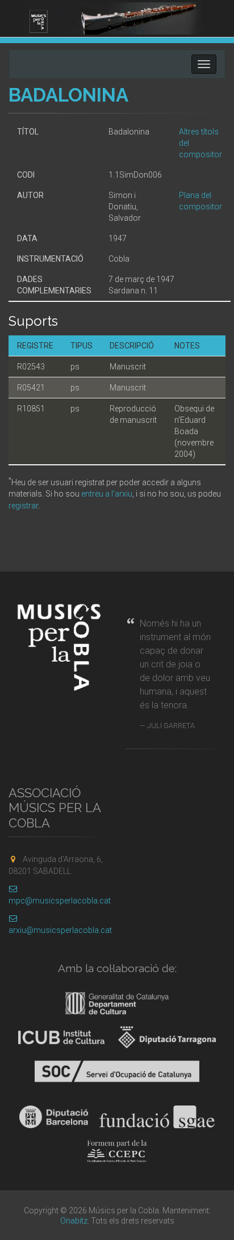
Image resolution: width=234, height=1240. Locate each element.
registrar (23, 505)
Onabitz (73, 1220)
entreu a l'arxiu (106, 493)
